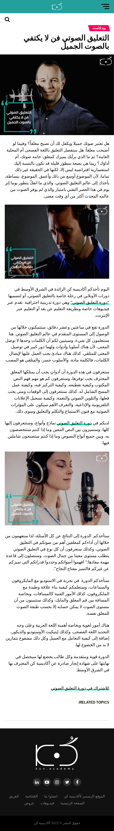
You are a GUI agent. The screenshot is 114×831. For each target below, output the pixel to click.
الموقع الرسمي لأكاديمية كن (84, 796)
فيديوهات (47, 803)
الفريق (14, 796)
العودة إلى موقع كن (10, 35)
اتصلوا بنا (51, 796)
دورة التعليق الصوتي (74, 423)
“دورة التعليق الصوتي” (90, 302)
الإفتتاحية (31, 796)
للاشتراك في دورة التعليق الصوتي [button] (80, 688)
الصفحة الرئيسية (72, 803)
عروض (29, 803)
